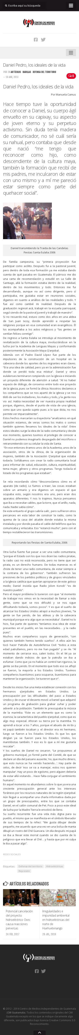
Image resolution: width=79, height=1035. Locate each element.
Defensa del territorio (30, 866)
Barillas (27, 72)
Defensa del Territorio (44, 72)
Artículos (16, 72)
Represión (24, 870)
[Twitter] (43, 39)
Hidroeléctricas (54, 866)
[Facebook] (36, 39)
